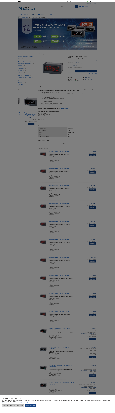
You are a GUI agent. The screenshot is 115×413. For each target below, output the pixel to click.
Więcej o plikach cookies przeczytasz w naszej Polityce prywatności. (15, 402)
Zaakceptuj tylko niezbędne (9, 405)
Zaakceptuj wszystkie (30, 405)
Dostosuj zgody (20, 405)
